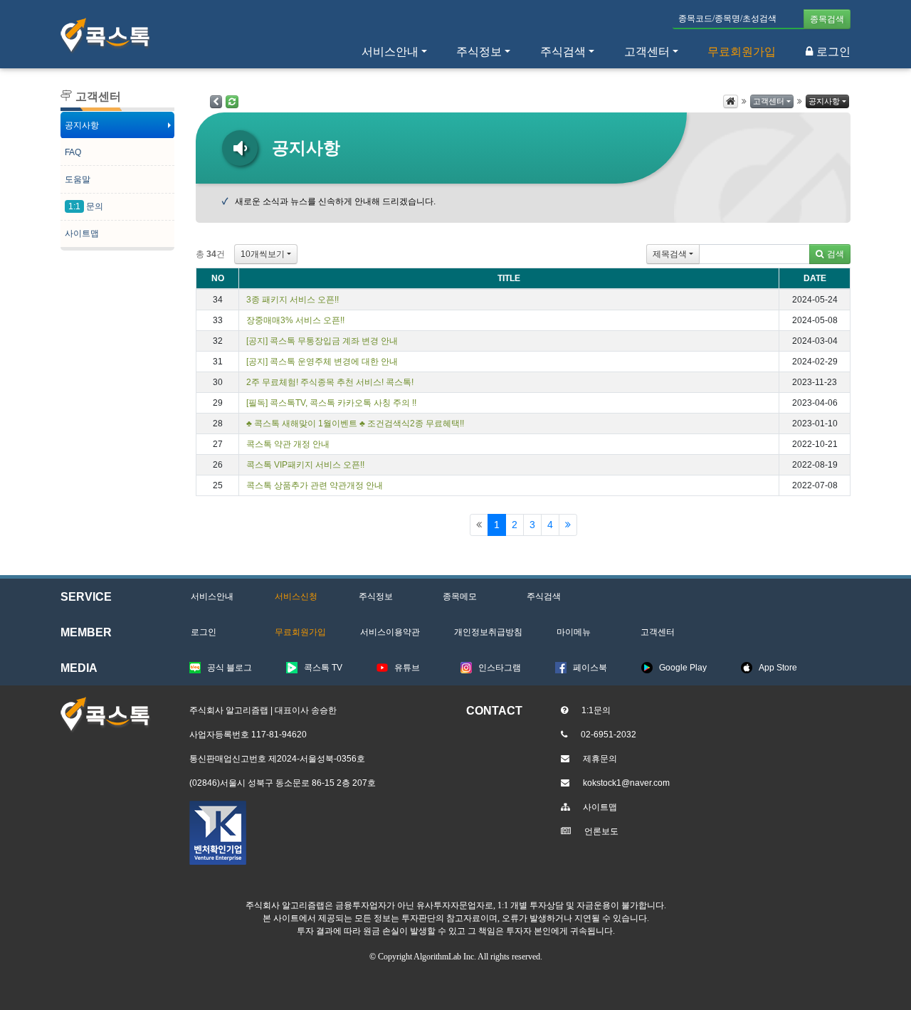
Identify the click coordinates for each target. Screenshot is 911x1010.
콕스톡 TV (323, 668)
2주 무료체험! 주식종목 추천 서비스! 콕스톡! (330, 382)
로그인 (833, 52)
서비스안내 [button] (390, 52)
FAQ (73, 152)
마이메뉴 (574, 632)
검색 (835, 254)
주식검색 (544, 596)
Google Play (683, 668)
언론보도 (601, 831)
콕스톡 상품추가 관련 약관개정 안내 (314, 485)
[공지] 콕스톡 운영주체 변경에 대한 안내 (322, 362)
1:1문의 (596, 710)
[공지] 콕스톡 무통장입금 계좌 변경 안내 (322, 341)
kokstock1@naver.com (626, 783)
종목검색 (827, 19)
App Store (778, 668)
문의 (85, 206)
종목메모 (460, 596)
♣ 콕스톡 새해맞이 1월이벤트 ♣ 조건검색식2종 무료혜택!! (355, 423)
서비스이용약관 (390, 632)
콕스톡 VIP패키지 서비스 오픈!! (305, 465)
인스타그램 (499, 668)
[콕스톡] (105, 35)
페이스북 (590, 668)
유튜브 (407, 668)
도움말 (77, 179)
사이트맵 (82, 233)
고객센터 (647, 52)
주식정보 (376, 596)
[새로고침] (232, 101)
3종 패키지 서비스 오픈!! (292, 300)
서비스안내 (212, 596)
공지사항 (82, 125)
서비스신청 (296, 596)
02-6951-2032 (608, 735)
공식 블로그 (229, 668)
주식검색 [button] (563, 52)
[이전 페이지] (216, 101)
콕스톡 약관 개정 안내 (288, 444)
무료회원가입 (741, 52)
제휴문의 (600, 759)
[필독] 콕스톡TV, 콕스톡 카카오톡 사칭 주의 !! (331, 403)
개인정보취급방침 (488, 632)
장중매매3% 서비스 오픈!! (295, 320)
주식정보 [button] (479, 52)
